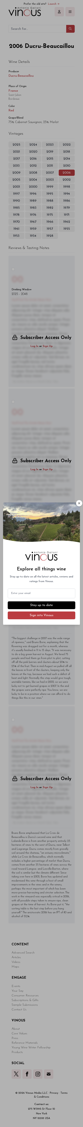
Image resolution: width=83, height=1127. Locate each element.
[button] (79, 503)
